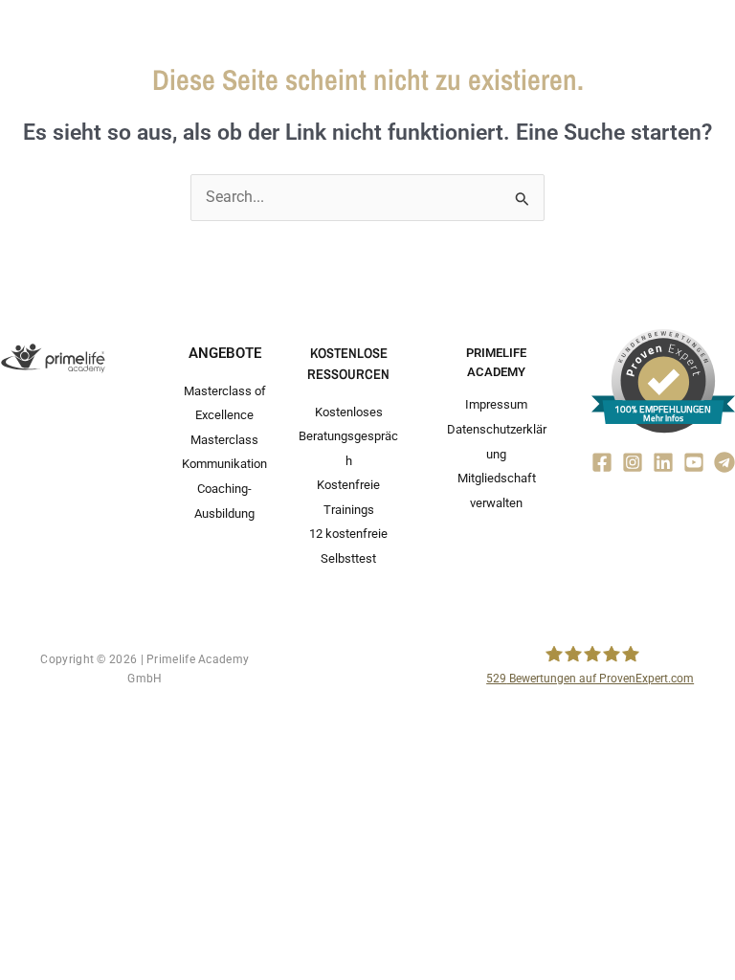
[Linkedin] (663, 462)
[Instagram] (632, 462)
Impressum (496, 404)
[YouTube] (693, 462)
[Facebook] (601, 462)
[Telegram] (724, 462)
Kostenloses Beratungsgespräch (348, 436)
